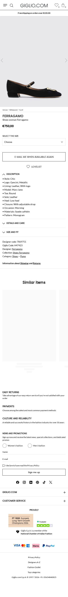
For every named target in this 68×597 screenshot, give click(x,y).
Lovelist (36, 166)
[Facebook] (17, 482)
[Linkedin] (31, 482)
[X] (50, 482)
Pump (23, 256)
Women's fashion (15, 445)
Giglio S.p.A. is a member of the (36, 532)
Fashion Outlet (34, 567)
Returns (37, 263)
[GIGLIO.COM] (34, 5)
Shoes (15, 256)
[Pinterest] (37, 482)
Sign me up (34, 472)
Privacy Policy (33, 465)
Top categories (34, 572)
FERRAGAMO (12, 116)
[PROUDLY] (20, 520)
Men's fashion (39, 445)
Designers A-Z (34, 562)
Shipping (24, 263)
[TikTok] (44, 482)
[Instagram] (24, 482)
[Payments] (34, 545)
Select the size (10, 136)
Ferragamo (17, 249)
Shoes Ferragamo (21, 252)
